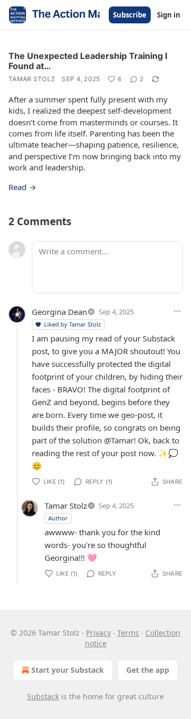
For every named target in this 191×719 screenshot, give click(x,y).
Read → (22, 187)
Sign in (168, 15)
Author (58, 518)
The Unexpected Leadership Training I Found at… (87, 60)
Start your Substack (67, 670)
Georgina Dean (59, 311)
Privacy (98, 633)
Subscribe (129, 15)
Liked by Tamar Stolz (72, 324)
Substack (43, 696)
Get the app (147, 670)
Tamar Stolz (31, 79)
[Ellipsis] (177, 311)
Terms (128, 633)
